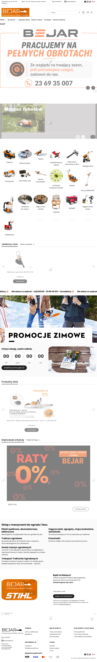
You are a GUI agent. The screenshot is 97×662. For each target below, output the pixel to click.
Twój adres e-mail (59, 591)
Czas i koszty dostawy (81, 634)
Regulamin (75, 600)
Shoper (92, 658)
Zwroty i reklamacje (31, 632)
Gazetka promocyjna (13, 367)
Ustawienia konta (55, 634)
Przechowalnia (54, 637)
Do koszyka (20, 281)
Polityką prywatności (65, 604)
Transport (28, 646)
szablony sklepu (76, 658)
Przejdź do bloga (32, 440)
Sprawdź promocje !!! (48, 325)
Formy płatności (79, 632)
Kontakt (52, 646)
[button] (83, 12)
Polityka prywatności (31, 648)
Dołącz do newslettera (63, 596)
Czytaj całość (80, 509)
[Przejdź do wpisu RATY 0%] (48, 473)
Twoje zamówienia (56, 632)
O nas (51, 651)
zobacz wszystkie (26, 244)
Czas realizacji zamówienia (83, 637)
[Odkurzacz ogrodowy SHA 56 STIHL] (20, 260)
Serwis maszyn (54, 648)
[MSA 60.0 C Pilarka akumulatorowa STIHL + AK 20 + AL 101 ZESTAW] (31, 403)
